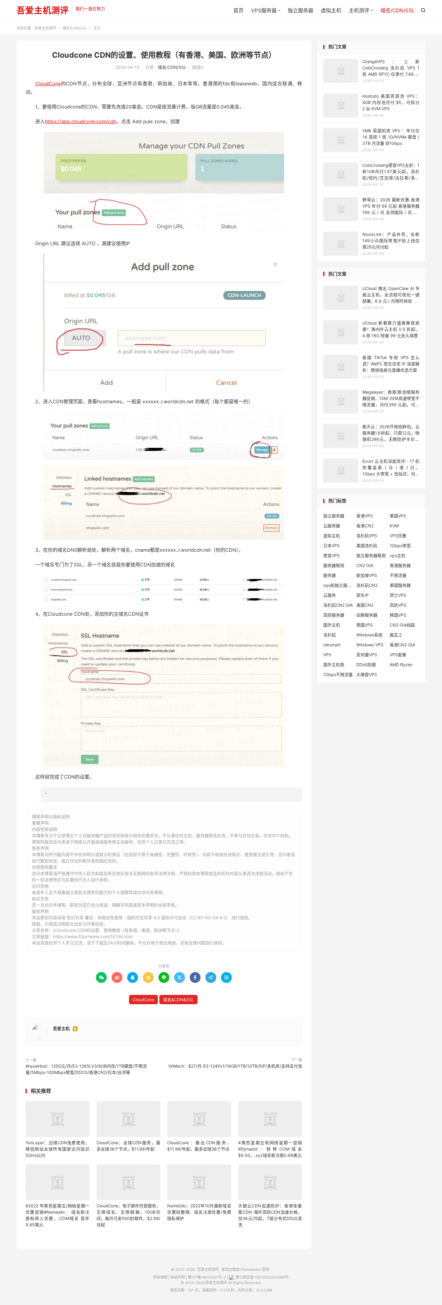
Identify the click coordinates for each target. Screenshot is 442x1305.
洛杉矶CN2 (367, 585)
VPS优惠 (398, 535)
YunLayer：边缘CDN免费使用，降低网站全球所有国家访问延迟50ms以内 (57, 1149)
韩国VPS (398, 614)
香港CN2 (364, 525)
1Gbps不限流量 (338, 674)
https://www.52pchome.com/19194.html (92, 936)
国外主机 (331, 624)
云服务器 (331, 525)
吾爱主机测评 (43, 11)
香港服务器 (400, 565)
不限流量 (398, 575)
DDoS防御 (366, 664)
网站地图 (160, 1277)
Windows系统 (369, 634)
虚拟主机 (331, 11)
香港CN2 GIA (402, 644)
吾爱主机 (61, 1028)
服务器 (329, 575)
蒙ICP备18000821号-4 (207, 1277)
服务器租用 (333, 565)
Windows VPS (369, 644)
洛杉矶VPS (366, 535)
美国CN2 (364, 605)
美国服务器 (400, 585)
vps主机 (397, 555)
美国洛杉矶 (366, 545)
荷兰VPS (398, 595)
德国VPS (364, 624)
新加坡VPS (366, 575)
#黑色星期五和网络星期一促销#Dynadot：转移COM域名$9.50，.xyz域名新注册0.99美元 (270, 1149)
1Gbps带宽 (400, 545)
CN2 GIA (364, 565)
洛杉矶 (329, 634)
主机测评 (359, 11)
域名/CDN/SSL (397, 11)
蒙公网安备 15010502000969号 (262, 1277)
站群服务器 (366, 614)
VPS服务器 (264, 11)
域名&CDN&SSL (178, 999)
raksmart (332, 644)
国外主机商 (333, 664)
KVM (394, 525)
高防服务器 (333, 614)
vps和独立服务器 (338, 585)
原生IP (362, 595)
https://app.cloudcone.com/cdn (80, 121)
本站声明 (177, 1277)
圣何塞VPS (366, 654)
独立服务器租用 (371, 555)
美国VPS (398, 515)
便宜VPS (331, 555)
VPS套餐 (398, 654)
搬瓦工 (396, 634)
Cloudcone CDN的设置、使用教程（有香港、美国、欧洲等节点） (164, 54)
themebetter (251, 1269)
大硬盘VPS (366, 674)
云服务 (329, 595)
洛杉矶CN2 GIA (338, 605)
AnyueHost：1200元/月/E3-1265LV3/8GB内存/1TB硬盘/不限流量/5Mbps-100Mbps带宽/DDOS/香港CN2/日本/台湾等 (86, 1069)
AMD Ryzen (401, 664)
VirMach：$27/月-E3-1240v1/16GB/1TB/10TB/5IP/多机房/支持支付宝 (235, 1066)
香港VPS (364, 515)
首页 (238, 11)
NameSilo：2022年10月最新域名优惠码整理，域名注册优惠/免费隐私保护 (199, 1212)
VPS (327, 654)
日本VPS (331, 545)
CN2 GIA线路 (402, 624)
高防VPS (398, 605)
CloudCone (48, 84)
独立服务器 (300, 11)
